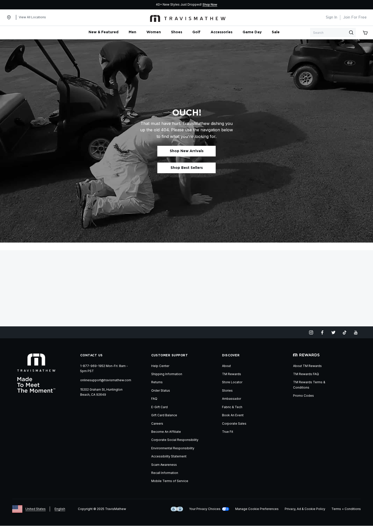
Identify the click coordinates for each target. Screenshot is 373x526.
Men (132, 32)
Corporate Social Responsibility (174, 440)
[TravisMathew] (188, 17)
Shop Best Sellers (187, 168)
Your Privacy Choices (205, 509)
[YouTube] (355, 332)
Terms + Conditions (346, 509)
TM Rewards (231, 374)
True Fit (227, 432)
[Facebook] (322, 332)
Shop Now (209, 4)
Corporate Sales (234, 423)
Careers (157, 423)
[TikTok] (344, 332)
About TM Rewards (307, 366)
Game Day (252, 32)
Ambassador (231, 399)
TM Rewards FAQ (306, 374)
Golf (196, 32)
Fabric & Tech (232, 407)
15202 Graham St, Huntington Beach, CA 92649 (101, 392)
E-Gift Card (159, 407)
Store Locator (232, 382)
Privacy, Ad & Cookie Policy (305, 509)
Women (153, 32)
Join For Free (355, 17)
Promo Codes (303, 395)
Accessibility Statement (169, 456)
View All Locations (32, 17)
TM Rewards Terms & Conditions (309, 384)
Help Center (160, 366)
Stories (227, 390)
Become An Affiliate (166, 432)
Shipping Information (166, 374)
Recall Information (164, 473)
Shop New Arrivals (187, 151)
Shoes (176, 32)
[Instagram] (311, 332)
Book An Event (233, 415)
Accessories (221, 32)
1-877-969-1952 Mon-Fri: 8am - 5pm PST (104, 368)
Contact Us (91, 355)
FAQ (154, 399)
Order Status (160, 390)
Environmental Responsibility (172, 448)
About (226, 366)
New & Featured (103, 32)
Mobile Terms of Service (169, 481)
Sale (276, 32)
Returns (157, 382)
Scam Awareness (164, 465)
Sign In (331, 17)
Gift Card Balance (164, 415)
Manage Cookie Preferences (257, 509)
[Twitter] (333, 332)
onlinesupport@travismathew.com (105, 380)
